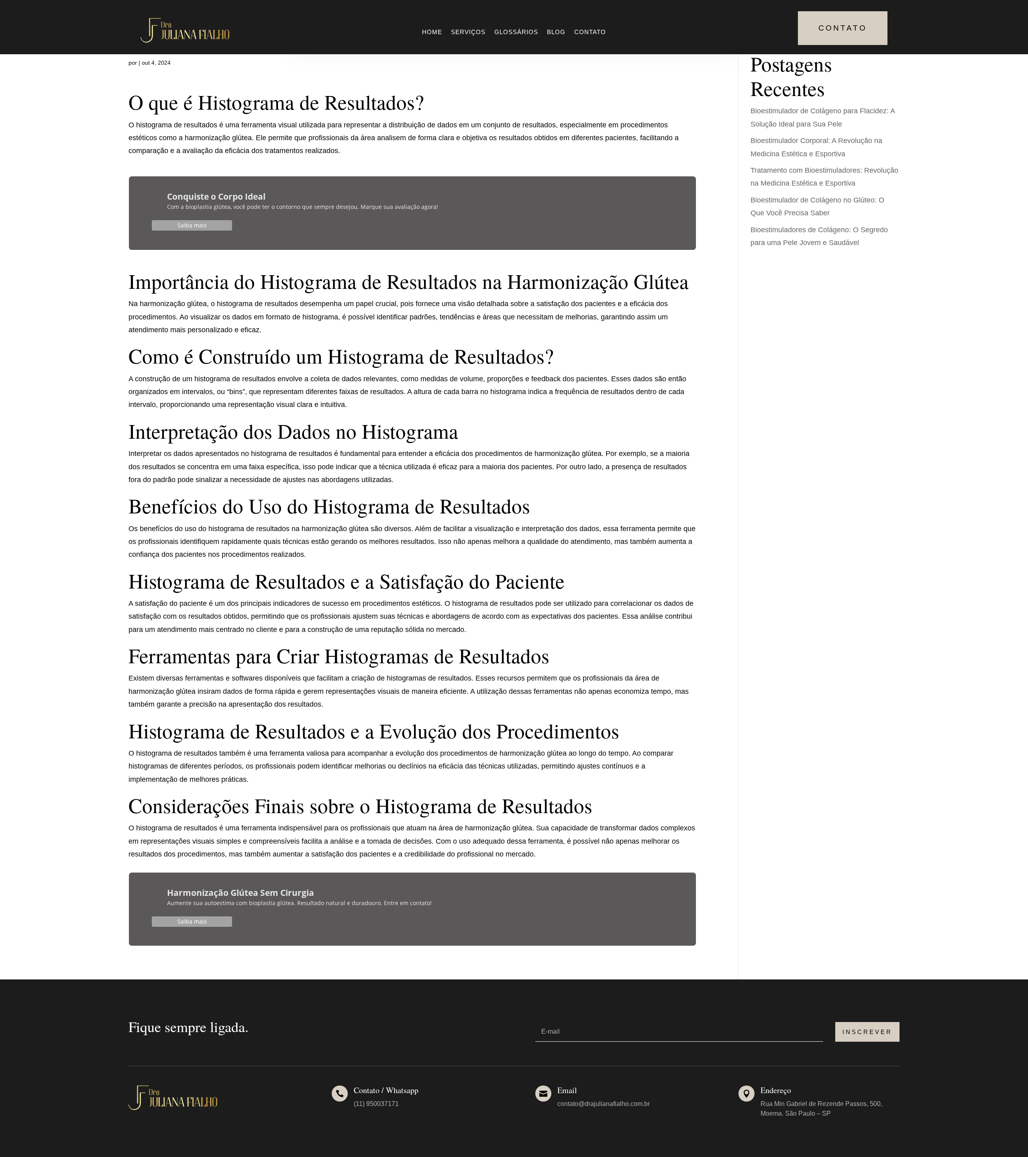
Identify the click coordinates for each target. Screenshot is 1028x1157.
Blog (556, 32)
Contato (590, 32)
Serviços (468, 32)
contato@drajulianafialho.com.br (603, 1103)
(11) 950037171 (376, 1103)
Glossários (516, 32)
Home (432, 32)
